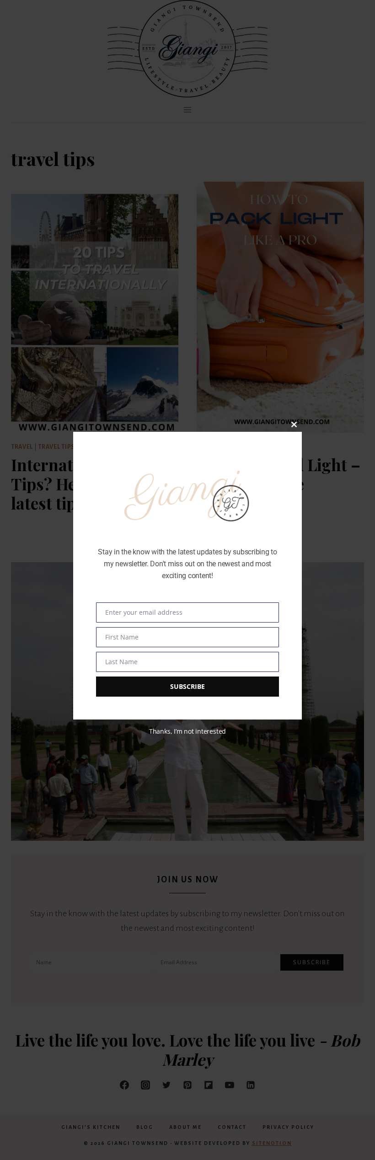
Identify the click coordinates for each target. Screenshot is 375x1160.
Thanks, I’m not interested (187, 731)
